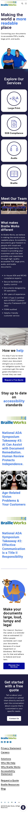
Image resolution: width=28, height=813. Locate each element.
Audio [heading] (14, 158)
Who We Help (8, 762)
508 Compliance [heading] (14, 133)
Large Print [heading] (14, 108)
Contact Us (14, 718)
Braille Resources (10, 784)
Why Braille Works (10, 766)
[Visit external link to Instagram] (10, 741)
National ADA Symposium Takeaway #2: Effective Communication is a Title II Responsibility (13, 544)
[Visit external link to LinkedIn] (5, 741)
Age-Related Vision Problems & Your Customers (14, 498)
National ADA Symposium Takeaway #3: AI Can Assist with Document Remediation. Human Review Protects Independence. (13, 448)
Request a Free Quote (14, 380)
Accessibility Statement (8, 772)
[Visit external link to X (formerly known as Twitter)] (8, 741)
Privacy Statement (11, 748)
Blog (3, 788)
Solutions (6, 758)
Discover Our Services (14, 666)
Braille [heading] (14, 183)
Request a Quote (10, 780)
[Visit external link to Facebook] (2, 741)
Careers (5, 752)
